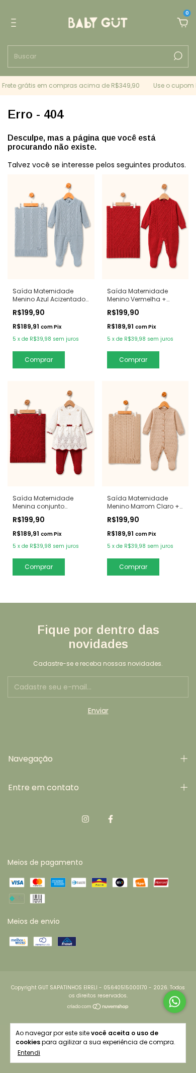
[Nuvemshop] (98, 1007)
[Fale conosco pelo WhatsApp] (174, 1001)
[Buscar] (177, 56)
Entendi (29, 1052)
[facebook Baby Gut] (111, 819)
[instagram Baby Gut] (85, 819)
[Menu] (15, 23)
